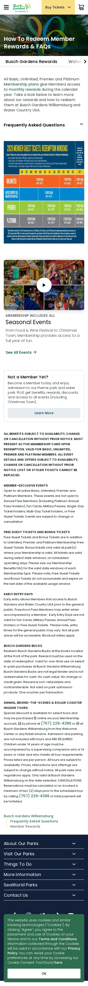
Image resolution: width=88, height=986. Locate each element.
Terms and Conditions (58, 939)
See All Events (19, 352)
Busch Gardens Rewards (31, 61)
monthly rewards (25, 89)
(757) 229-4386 (56, 723)
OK (44, 973)
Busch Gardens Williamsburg (28, 816)
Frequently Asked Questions (34, 821)
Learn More (44, 413)
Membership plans (21, 84)
